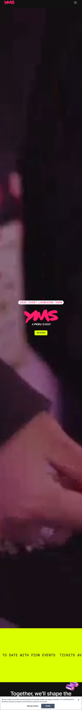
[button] (75, 2)
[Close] (78, 699)
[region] (41, 703)
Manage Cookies (32, 706)
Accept (48, 706)
